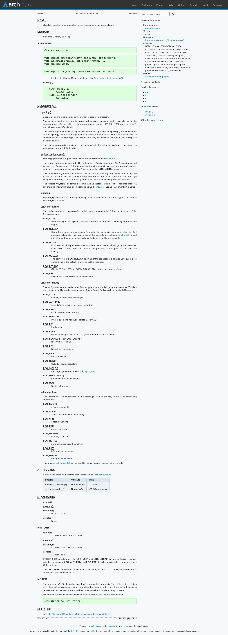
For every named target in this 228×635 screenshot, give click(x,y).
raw (161, 120)
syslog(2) (149, 112)
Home (134, 5)
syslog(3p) (150, 115)
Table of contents (151, 82)
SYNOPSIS (44, 43)
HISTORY (43, 527)
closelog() (46, 193)
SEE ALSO (44, 609)
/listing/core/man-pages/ (157, 76)
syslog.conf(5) (88, 614)
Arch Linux (17, 5)
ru (146, 101)
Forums (160, 5)
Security (194, 5)
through (62, 339)
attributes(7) (105, 474)
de (146, 92)
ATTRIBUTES (46, 469)
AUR (205, 5)
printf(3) (94, 173)
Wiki (171, 5)
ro (146, 98)
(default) (53, 375)
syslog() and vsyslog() (53, 154)
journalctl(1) (49, 614)
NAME (41, 20)
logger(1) (60, 614)
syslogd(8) (110, 158)
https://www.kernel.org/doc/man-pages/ (164, 40)
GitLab (181, 5)
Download (218, 5)
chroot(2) (125, 235)
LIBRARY (43, 31)
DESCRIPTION (46, 105)
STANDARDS (46, 496)
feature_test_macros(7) (110, 78)
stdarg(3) (100, 187)
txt (157, 120)
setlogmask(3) (63, 463)
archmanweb (96, 626)
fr (146, 95)
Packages (146, 5)
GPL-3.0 (74, 631)
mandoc (112, 626)
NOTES (42, 579)
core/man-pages (153, 28)
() (47, 502)
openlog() (46, 112)
